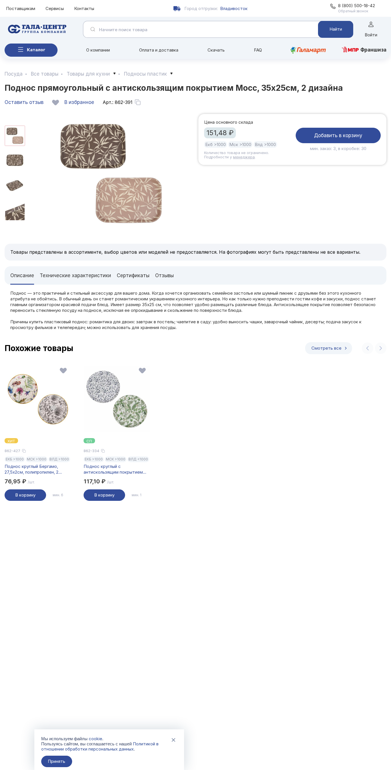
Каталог (36, 49)
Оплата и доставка (158, 50)
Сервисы (55, 8)
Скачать (216, 50)
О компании (98, 50)
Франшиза (373, 50)
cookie (95, 738)
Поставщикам (20, 8)
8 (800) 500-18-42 (356, 5)
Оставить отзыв (24, 102)
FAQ (258, 50)
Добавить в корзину (338, 135)
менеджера (244, 157)
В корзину (25, 495)
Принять (56, 761)
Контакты (84, 8)
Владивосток (234, 8)
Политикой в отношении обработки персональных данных (100, 746)
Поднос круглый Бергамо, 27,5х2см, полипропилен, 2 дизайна (31, 469)
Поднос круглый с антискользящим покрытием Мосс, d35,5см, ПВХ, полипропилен (113, 469)
